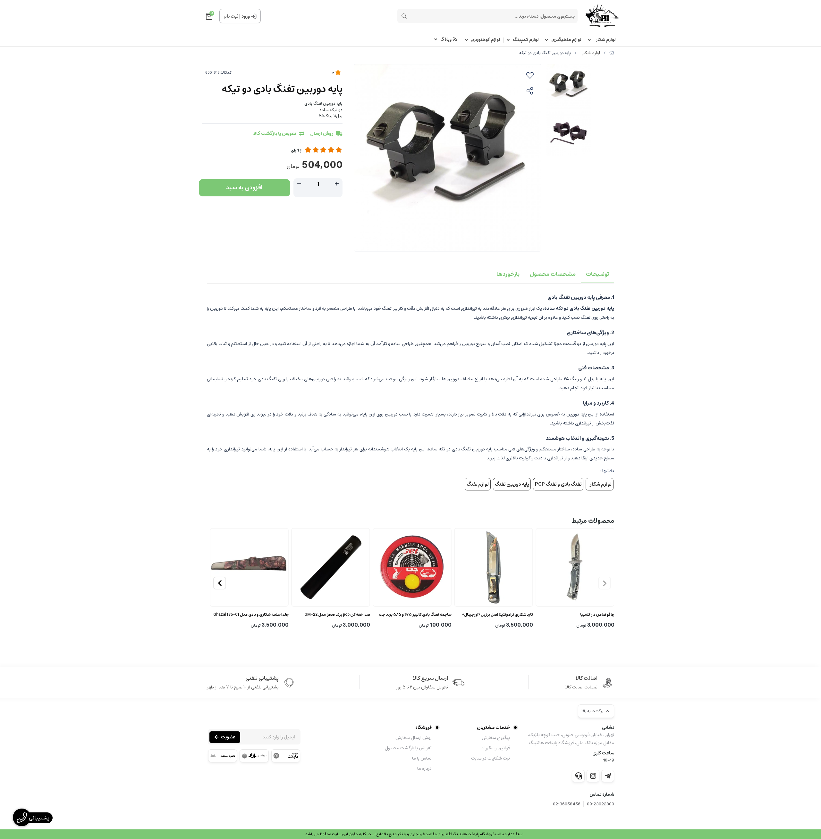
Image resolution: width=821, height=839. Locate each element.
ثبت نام (231, 16)
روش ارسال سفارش (413, 738)
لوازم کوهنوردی (485, 40)
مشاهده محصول (415, 606)
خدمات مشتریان (493, 727)
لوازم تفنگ (478, 484)
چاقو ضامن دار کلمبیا (597, 615)
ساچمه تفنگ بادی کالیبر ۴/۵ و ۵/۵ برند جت (415, 615)
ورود (245, 16)
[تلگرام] (607, 776)
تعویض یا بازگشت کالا (274, 133)
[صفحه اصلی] (611, 53)
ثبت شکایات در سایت (490, 758)
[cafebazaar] (254, 755)
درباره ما (424, 768)
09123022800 (600, 804)
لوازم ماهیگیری (566, 40)
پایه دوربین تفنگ (512, 484)
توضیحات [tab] (597, 274)
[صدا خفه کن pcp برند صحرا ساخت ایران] (330, 567)
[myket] (285, 755)
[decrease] (299, 184)
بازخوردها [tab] (508, 274)
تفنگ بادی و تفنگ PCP (558, 484)
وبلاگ (446, 39)
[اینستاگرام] (593, 776)
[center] (404, 16)
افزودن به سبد (244, 188)
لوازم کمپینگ (526, 40)
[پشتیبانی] (578, 776)
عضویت (228, 737)
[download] (222, 755)
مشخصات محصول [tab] (553, 274)
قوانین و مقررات (495, 748)
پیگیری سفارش (496, 738)
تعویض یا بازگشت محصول (408, 748)
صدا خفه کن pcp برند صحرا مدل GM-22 (337, 615)
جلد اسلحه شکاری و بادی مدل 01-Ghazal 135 (251, 615)
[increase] (337, 184)
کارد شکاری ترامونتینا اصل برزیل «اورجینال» (497, 615)
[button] (219, 583)
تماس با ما (422, 758)
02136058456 (566, 804)
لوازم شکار (605, 40)
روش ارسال (322, 133)
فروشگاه (423, 727)
